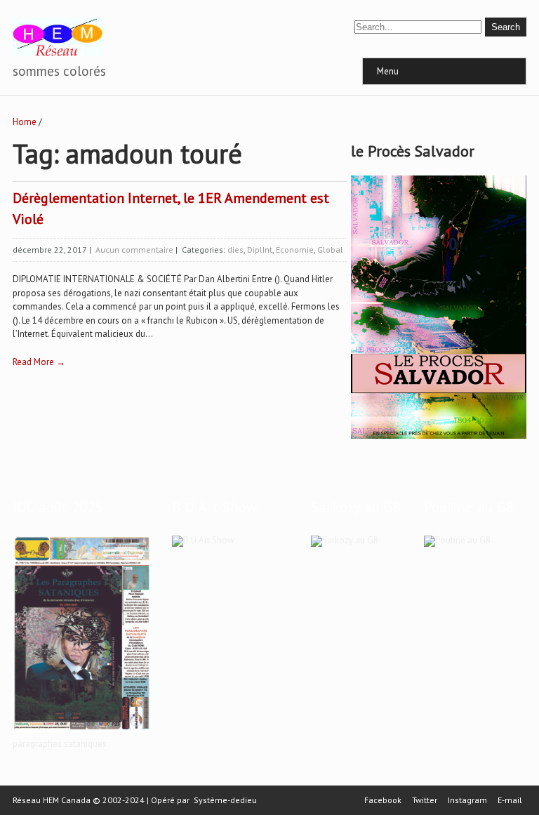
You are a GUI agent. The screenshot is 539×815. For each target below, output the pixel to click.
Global (330, 249)
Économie (295, 249)
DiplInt (259, 249)
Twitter (424, 800)
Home (24, 122)
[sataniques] (82, 732)
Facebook (382, 800)
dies (235, 249)
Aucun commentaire (134, 249)
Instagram (467, 800)
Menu (388, 71)
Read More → (39, 362)
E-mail (510, 800)
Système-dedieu (225, 800)
